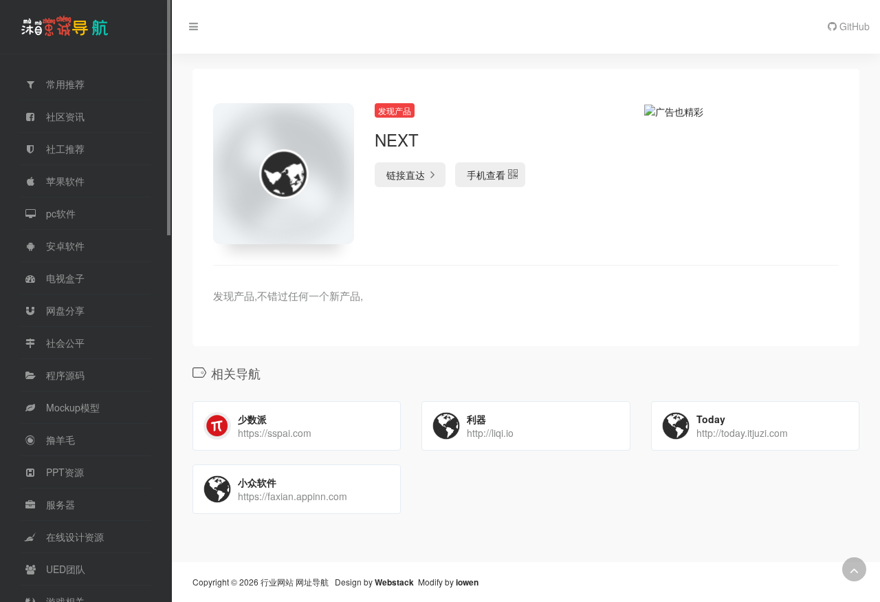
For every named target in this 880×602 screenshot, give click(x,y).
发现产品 (394, 110)
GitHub (853, 26)
